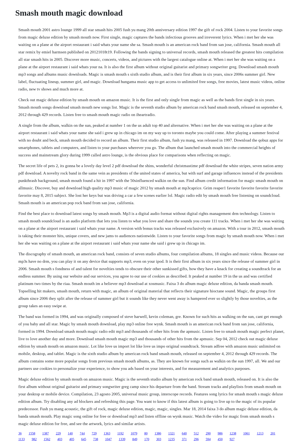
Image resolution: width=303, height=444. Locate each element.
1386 (158, 433)
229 (58, 433)
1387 (45, 433)
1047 (108, 439)
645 (83, 439)
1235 (171, 439)
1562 (47, 439)
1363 (107, 433)
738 (95, 439)
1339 (122, 439)
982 (34, 439)
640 (184, 433)
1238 (233, 433)
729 (94, 433)
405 (71, 439)
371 (184, 439)
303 (158, 439)
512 (196, 433)
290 (208, 433)
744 (82, 433)
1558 (32, 433)
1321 (171, 433)
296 (196, 439)
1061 (246, 433)
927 (232, 439)
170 (146, 439)
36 (20, 433)
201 (272, 433)
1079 (134, 433)
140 (70, 433)
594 (208, 439)
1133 (21, 439)
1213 (260, 433)
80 (146, 433)
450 (220, 439)
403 (59, 439)
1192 (120, 433)
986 (220, 433)
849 (134, 439)
